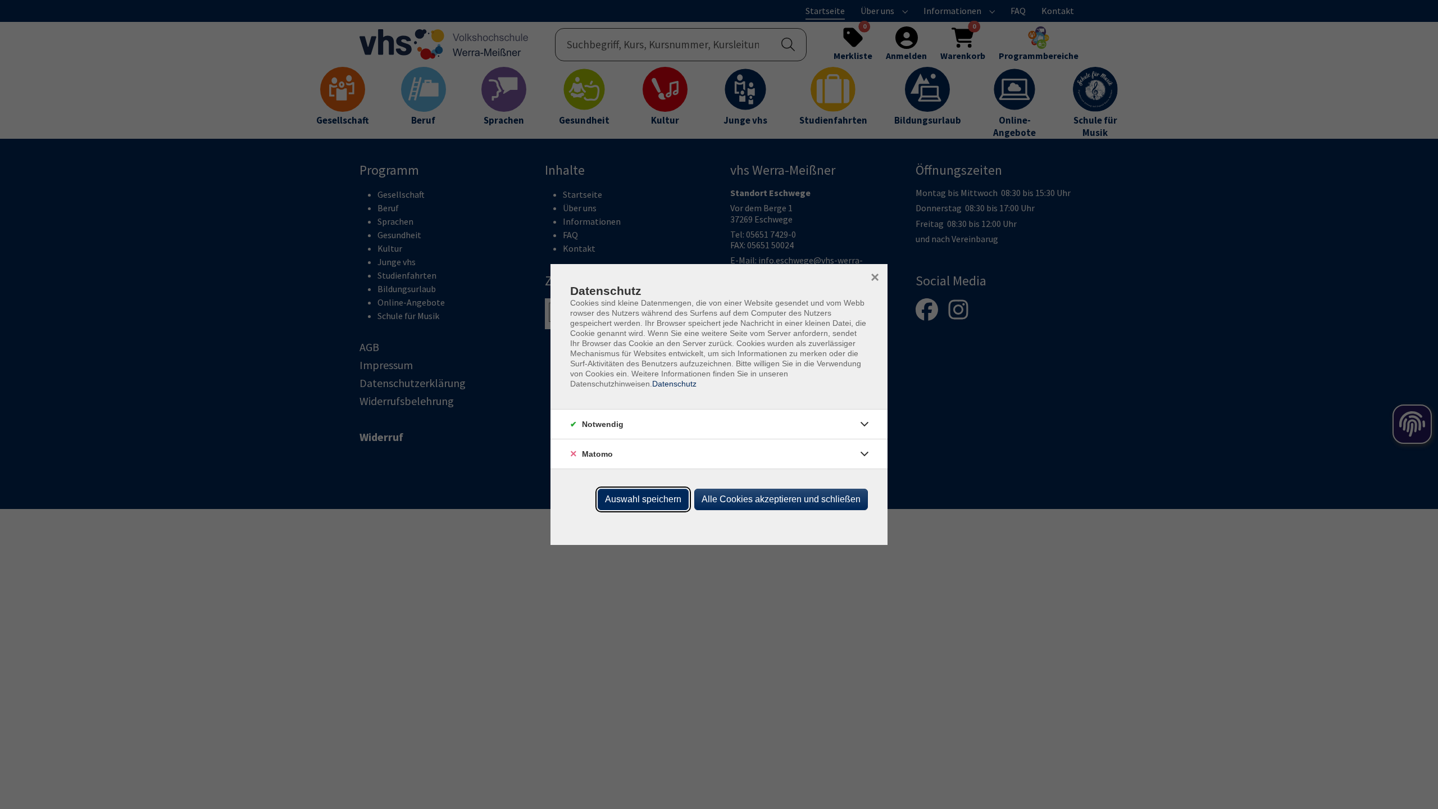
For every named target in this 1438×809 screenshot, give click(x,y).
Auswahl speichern (643, 499)
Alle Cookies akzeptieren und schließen (781, 499)
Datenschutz (674, 383)
